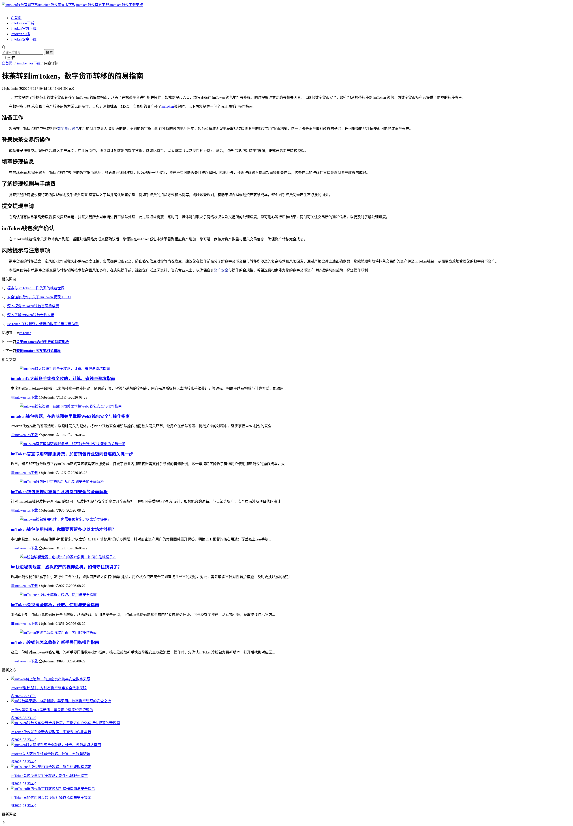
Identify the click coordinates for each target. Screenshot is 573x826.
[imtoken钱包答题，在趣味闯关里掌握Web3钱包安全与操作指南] (71, 406)
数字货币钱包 (68, 128)
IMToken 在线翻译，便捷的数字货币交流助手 (43, 324)
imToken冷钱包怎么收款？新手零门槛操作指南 (55, 642)
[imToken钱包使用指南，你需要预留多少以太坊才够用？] (65, 519)
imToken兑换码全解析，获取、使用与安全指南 (55, 604)
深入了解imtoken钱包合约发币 (30, 315)
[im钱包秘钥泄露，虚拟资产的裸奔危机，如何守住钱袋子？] (68, 557)
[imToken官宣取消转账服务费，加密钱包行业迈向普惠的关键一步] (72, 444)
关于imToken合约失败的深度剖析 (42, 342)
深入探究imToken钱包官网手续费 (33, 306)
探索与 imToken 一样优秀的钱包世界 (35, 288)
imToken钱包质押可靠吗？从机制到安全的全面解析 (59, 491)
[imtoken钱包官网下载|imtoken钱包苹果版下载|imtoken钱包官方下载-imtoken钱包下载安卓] (72, 5)
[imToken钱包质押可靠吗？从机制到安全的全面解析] (62, 482)
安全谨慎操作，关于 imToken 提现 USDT (39, 297)
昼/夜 (11, 58)
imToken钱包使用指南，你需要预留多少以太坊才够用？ (63, 529)
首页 (17, 17)
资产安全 (221, 270)
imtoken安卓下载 (23, 39)
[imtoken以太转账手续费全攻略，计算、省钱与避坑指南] (65, 369)
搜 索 (49, 52)
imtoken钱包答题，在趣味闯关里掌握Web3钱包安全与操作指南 (70, 416)
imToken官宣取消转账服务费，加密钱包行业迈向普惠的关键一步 (72, 454)
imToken (167, 106)
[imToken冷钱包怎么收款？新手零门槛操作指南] (58, 632)
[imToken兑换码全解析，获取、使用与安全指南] (58, 595)
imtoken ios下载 (22, 23)
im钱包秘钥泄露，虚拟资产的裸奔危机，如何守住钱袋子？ (66, 567)
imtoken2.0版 (20, 34)
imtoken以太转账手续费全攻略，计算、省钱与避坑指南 (63, 378)
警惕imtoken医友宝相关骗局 (38, 351)
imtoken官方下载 (23, 28)
